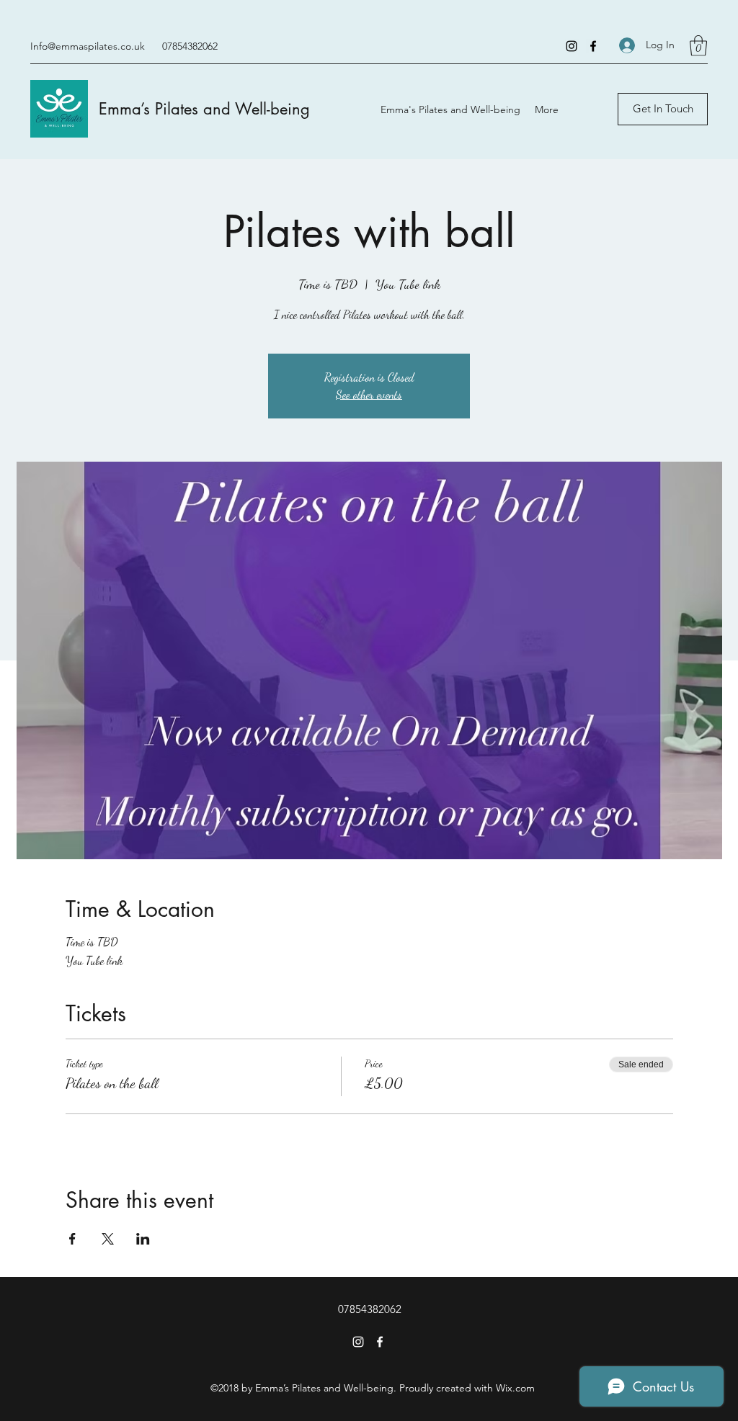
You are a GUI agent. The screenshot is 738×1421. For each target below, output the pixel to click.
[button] (698, 45)
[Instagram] (571, 46)
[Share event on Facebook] (72, 1239)
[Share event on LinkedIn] (143, 1239)
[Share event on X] (108, 1239)
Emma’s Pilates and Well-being (204, 109)
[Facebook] (593, 46)
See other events (369, 394)
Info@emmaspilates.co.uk (87, 46)
